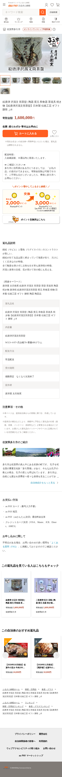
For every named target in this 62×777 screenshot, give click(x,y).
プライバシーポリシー (25, 734)
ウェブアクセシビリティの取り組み (23, 748)
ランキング (19, 22)
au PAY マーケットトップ (31, 755)
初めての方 (56, 22)
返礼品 (6, 22)
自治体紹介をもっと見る (43, 483)
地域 (31, 22)
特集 (43, 22)
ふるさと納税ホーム (11, 689)
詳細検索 (53, 12)
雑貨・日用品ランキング (13, 706)
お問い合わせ (49, 748)
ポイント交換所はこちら (33, 219)
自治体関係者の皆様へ (25, 741)
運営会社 (43, 734)
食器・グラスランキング (39, 706)
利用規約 (43, 741)
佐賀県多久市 (13, 29)
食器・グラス (47, 689)
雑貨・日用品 (30, 689)
